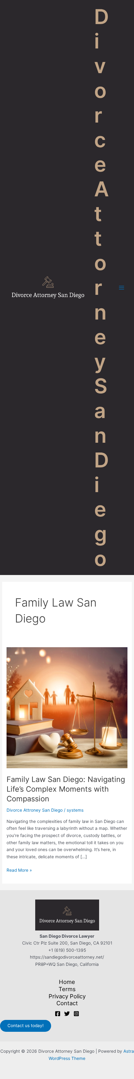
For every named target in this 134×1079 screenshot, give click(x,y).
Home (67, 981)
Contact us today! (25, 1025)
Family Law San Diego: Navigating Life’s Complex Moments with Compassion (66, 789)
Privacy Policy (67, 996)
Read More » (19, 870)
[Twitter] (67, 1013)
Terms (67, 989)
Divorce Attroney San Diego (35, 810)
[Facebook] (57, 1013)
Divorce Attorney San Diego (101, 287)
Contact (67, 1003)
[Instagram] (76, 1013)
